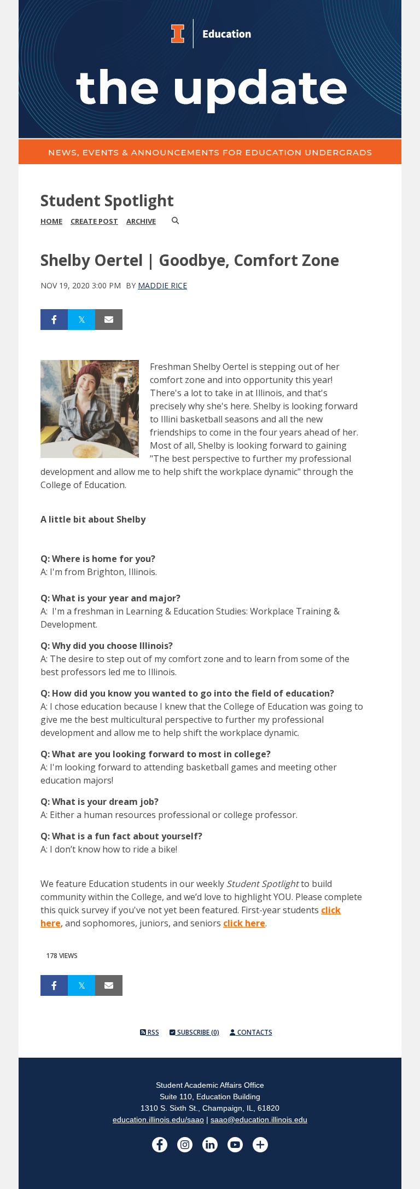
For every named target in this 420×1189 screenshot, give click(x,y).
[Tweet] (81, 319)
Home (51, 221)
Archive (141, 221)
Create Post (94, 221)
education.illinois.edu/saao (158, 1119)
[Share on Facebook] (54, 319)
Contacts (254, 1032)
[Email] (108, 319)
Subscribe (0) (197, 1032)
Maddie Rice (162, 285)
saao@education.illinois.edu (259, 1119)
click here (244, 923)
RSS (152, 1032)
